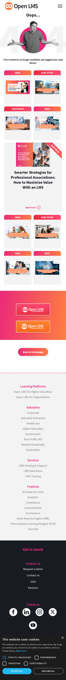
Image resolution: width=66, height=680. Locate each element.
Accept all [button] (17, 671)
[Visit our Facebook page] (13, 612)
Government (33, 434)
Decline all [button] (48, 671)
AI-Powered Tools (33, 492)
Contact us (33, 575)
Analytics (33, 497)
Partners (33, 588)
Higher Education (33, 428)
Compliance (33, 502)
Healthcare (33, 423)
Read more (21, 650)
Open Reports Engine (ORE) (33, 518)
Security (33, 529)
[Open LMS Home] (21, 6)
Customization (33, 508)
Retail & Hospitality (33, 444)
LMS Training (33, 476)
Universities (33, 450)
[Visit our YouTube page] (33, 625)
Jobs (33, 581)
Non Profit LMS (33, 439)
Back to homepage (33, 352)
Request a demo (33, 569)
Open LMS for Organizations (33, 397)
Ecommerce (33, 513)
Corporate (33, 413)
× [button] (62, 638)
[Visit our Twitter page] (53, 612)
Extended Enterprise (33, 418)
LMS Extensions (33, 471)
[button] (60, 6)
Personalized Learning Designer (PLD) (33, 524)
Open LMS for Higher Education (33, 392)
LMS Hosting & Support (33, 465)
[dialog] (33, 657)
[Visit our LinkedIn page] (26, 612)
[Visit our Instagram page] (40, 612)
